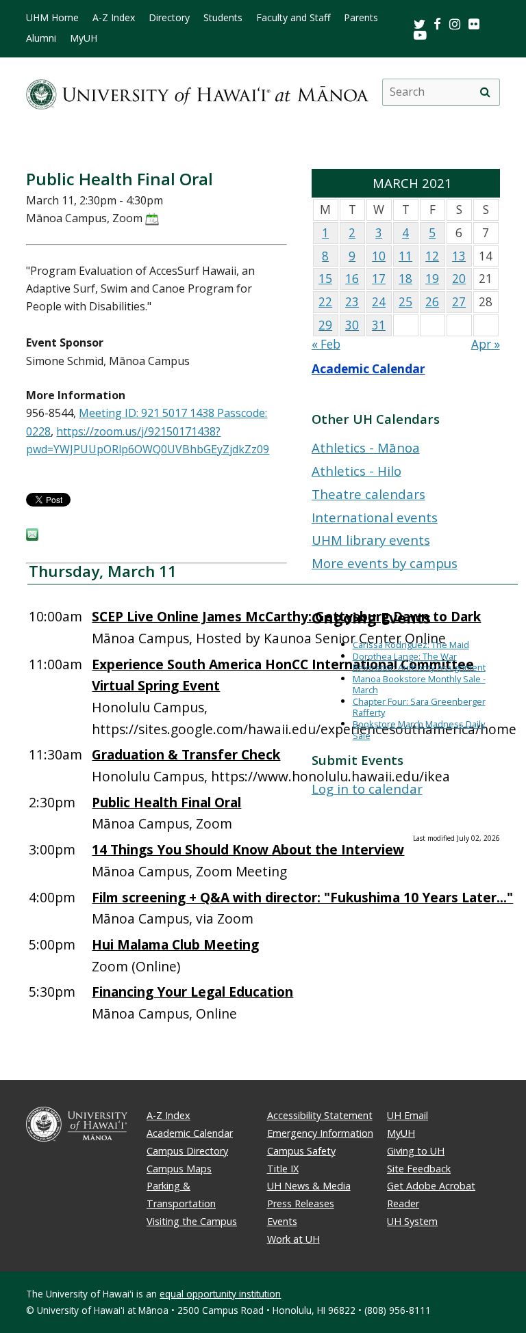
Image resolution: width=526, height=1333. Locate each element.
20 (459, 278)
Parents (361, 17)
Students (222, 17)
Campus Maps (179, 1168)
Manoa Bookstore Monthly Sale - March (419, 685)
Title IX (283, 1168)
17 (379, 278)
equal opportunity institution (220, 1293)
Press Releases (300, 1203)
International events (375, 517)
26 (432, 302)
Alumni (41, 38)
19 (432, 278)
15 (325, 278)
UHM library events (371, 539)
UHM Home (52, 17)
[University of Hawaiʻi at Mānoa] (197, 91)
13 (459, 256)
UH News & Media (309, 1185)
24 (379, 302)
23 (352, 302)
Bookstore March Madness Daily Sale (419, 730)
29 (325, 325)
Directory (169, 17)
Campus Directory (187, 1150)
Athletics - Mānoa (366, 447)
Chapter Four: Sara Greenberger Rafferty (419, 707)
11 (405, 256)
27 (459, 302)
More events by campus (385, 562)
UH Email (407, 1115)
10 (379, 256)
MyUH (83, 38)
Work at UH (293, 1239)
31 (379, 325)
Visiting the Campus (192, 1221)
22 (325, 302)
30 (352, 325)
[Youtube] (420, 34)
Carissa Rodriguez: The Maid (411, 644)
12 (432, 256)
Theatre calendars (368, 493)
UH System (412, 1221)
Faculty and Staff (293, 17)
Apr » (485, 344)
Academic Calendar (368, 369)
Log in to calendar (367, 788)
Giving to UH (415, 1150)
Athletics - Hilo (356, 470)
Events (282, 1221)
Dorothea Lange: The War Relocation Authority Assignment (419, 662)
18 (405, 278)
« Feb (326, 344)
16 (352, 278)
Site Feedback (419, 1168)
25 (405, 302)
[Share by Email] (32, 536)
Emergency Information (320, 1133)
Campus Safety (301, 1150)
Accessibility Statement (320, 1115)
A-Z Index (113, 17)
